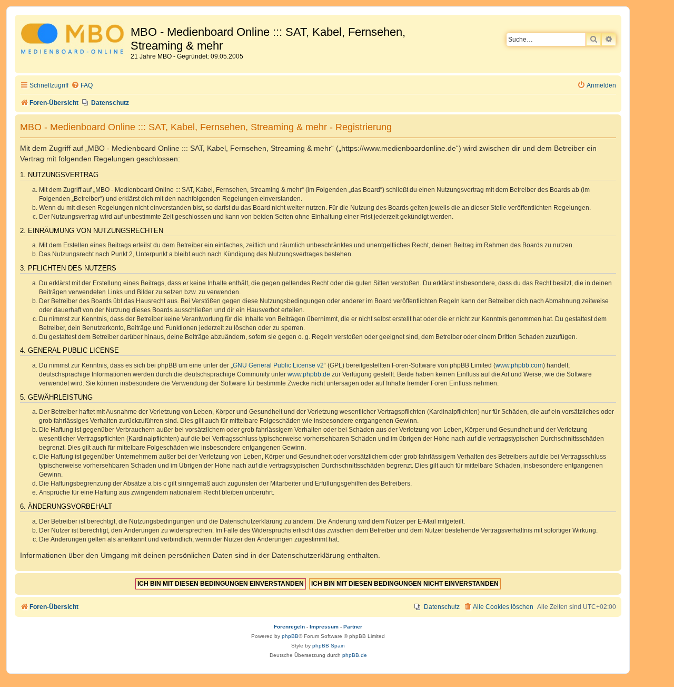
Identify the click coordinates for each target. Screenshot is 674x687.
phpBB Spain (328, 646)
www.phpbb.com (519, 365)
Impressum (324, 627)
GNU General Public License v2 (278, 365)
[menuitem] (82, 86)
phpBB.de (354, 655)
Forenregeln (289, 627)
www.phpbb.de (309, 374)
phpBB (290, 636)
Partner (352, 627)
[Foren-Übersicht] (74, 40)
